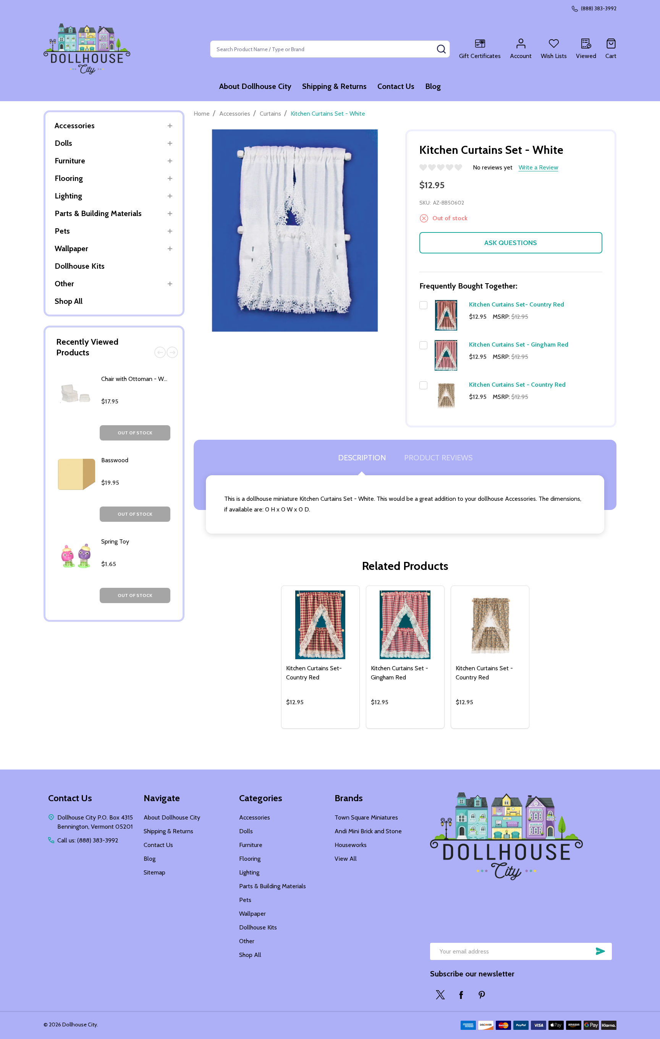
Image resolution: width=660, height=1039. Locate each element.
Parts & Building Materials (98, 213)
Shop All (68, 301)
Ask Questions (510, 243)
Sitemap (154, 872)
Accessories (75, 125)
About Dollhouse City (255, 86)
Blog (433, 86)
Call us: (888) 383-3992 (87, 840)
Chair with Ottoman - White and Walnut (153, 378)
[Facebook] (461, 995)
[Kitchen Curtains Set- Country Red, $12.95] (320, 624)
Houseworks (351, 845)
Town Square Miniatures (366, 817)
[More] (169, 125)
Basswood (114, 460)
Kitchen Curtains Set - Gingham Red (518, 344)
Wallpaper (71, 248)
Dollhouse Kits (80, 266)
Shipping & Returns (334, 86)
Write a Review (538, 167)
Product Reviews (438, 457)
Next (172, 352)
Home (202, 113)
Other (64, 283)
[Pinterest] (481, 995)
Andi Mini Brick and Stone (368, 831)
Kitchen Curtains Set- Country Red (516, 304)
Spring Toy (115, 541)
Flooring (69, 178)
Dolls (63, 143)
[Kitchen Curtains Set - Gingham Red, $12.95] (405, 624)
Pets (62, 231)
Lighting (68, 195)
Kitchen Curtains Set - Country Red (517, 384)
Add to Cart (334, 725)
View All (346, 858)
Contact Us (395, 86)
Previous (160, 352)
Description (362, 457)
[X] (440, 995)
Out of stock (135, 433)
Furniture (70, 160)
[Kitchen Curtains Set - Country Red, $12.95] (490, 624)
